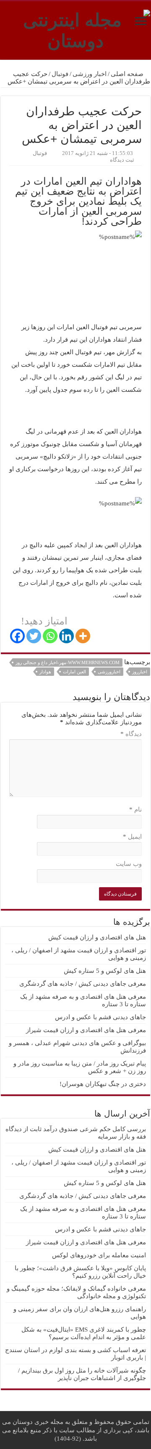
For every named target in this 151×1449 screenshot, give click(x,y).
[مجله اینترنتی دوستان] (75, 29)
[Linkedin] (66, 636)
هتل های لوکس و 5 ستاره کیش (105, 970)
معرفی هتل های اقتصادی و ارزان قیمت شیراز (86, 1030)
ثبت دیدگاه (122, 160)
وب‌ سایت (129, 863)
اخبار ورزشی (90, 74)
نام (135, 809)
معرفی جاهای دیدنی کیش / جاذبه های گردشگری (82, 983)
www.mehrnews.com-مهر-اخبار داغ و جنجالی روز (68, 662)
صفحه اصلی (128, 74)
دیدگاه (131, 734)
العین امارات (74, 671)
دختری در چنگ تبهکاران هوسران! (103, 1084)
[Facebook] (17, 636)
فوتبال (60, 74)
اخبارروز (139, 671)
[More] (83, 636)
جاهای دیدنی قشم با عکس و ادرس (100, 1017)
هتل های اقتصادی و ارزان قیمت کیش (97, 937)
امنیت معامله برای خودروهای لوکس (99, 1255)
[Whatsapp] (50, 636)
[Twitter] (33, 636)
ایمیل (132, 836)
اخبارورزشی (109, 671)
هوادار (45, 671)
